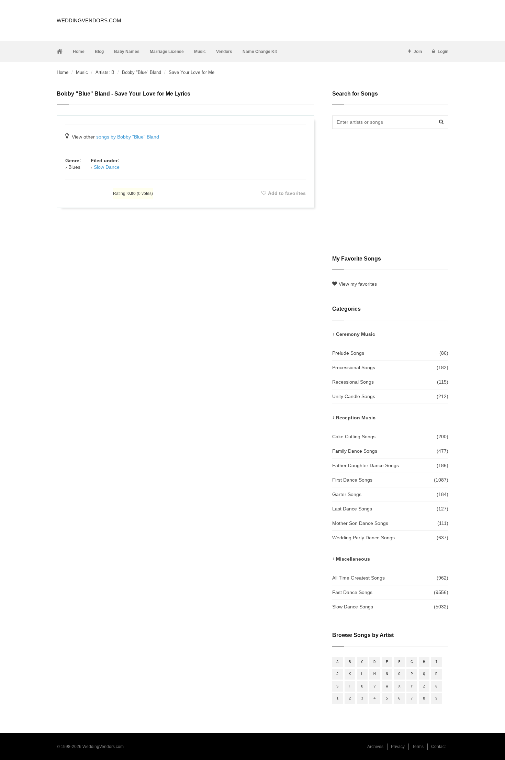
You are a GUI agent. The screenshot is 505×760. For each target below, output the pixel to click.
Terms (418, 746)
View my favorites (358, 284)
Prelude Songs (390, 353)
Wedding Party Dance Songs (390, 537)
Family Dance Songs (390, 451)
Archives (375, 746)
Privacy (398, 746)
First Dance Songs (390, 480)
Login (443, 51)
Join (418, 51)
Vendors (224, 51)
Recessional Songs (390, 382)
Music (200, 51)
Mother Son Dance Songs (390, 523)
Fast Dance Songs (390, 592)
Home (79, 51)
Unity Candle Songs (390, 396)
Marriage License (167, 51)
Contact (438, 746)
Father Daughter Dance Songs (390, 465)
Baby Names (126, 51)
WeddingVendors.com (89, 20)
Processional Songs (390, 367)
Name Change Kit (260, 51)
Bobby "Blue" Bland (141, 72)
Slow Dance (107, 167)
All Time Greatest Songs (390, 578)
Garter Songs (390, 494)
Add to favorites (287, 193)
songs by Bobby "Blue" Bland (127, 137)
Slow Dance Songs (390, 606)
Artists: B (105, 72)
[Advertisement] (185, 231)
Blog (99, 51)
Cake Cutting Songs (390, 436)
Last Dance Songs (390, 508)
